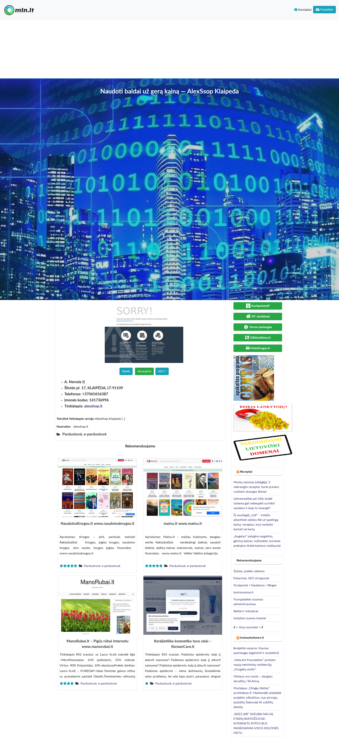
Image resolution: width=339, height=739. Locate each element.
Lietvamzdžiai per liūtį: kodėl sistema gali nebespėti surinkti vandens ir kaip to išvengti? (254, 503)
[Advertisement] (169, 49)
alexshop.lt (93, 406)
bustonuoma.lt (243, 592)
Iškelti (126, 371)
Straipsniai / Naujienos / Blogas (255, 585)
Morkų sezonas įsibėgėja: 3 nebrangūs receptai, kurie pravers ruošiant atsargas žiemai (256, 487)
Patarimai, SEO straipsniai (251, 578)
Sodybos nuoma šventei (249, 618)
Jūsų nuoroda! (248, 627)
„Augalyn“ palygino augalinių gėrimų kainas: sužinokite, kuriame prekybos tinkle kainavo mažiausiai (257, 541)
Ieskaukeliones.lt (252, 637)
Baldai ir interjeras (245, 611)
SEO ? (162, 371)
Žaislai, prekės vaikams (249, 571)
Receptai (246, 471)
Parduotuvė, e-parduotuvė (102, 566)
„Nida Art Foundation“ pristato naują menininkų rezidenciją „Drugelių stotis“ (254, 664)
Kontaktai (304, 9)
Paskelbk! (326, 9)
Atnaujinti (144, 371)
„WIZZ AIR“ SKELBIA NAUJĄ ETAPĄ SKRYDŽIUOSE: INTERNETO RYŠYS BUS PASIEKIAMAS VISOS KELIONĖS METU (256, 723)
